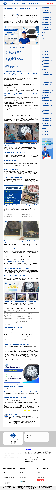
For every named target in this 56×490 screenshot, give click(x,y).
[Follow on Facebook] (11, 443)
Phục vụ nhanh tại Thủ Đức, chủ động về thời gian (14, 51)
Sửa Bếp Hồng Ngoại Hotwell (47, 107)
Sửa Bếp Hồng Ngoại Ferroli (47, 100)
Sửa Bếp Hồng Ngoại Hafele (47, 105)
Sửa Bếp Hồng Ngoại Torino (47, 116)
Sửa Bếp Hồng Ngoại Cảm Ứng (47, 66)
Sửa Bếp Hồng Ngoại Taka (46, 84)
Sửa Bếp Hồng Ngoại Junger (47, 80)
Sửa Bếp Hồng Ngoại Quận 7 (47, 20)
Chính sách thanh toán (41, 477)
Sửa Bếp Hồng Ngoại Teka (46, 125)
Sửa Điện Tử (6, 17)
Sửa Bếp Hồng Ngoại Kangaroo (47, 72)
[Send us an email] (13, 443)
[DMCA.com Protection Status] (22, 481)
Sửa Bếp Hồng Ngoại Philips (47, 76)
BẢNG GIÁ (23, 3)
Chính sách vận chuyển (41, 475)
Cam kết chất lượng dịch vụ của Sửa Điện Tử (12, 66)
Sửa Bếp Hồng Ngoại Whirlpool (47, 90)
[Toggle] (21, 481)
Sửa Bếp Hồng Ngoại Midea (47, 74)
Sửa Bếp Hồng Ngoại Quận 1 (47, 10)
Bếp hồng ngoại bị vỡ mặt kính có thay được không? (14, 71)
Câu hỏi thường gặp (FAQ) (9, 67)
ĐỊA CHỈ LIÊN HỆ (36, 3)
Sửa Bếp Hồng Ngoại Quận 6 (47, 19)
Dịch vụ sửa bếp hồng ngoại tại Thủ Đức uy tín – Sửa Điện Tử (14, 47)
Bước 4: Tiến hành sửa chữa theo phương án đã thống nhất (15, 61)
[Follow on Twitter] (5, 483)
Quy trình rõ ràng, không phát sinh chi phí (12, 52)
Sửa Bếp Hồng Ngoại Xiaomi (47, 92)
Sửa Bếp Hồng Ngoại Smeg (47, 113)
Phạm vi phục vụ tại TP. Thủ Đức (10, 65)
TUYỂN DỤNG (29, 3)
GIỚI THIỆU (14, 3)
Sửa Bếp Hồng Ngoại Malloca (47, 120)
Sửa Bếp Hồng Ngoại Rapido (47, 118)
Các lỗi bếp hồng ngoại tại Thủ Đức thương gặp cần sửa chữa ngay (15, 48)
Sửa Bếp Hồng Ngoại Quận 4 (47, 15)
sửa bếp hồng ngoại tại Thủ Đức (18, 14)
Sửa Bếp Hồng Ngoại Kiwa (46, 115)
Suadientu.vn (8, 480)
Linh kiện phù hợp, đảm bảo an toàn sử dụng (13, 54)
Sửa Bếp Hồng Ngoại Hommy (47, 123)
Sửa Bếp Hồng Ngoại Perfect (47, 108)
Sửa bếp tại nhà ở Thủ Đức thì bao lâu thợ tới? (13, 68)
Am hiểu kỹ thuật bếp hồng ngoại (11, 53)
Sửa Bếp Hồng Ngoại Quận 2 (47, 12)
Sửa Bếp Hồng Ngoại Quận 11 (47, 27)
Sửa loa (21, 472)
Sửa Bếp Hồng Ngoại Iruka (46, 103)
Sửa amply (22, 475)
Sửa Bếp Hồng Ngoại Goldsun (47, 95)
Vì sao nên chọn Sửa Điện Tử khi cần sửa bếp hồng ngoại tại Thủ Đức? (16, 50)
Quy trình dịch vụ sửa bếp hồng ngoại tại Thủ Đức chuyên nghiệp (15, 57)
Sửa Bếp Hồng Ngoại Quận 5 (47, 17)
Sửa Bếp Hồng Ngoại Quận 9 (47, 24)
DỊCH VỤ (18, 3)
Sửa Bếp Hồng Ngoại (45, 7)
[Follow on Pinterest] (7, 483)
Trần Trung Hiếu (14, 416)
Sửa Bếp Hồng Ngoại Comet (47, 88)
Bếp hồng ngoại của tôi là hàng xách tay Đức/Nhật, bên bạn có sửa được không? (19, 70)
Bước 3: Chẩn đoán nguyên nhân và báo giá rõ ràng (14, 60)
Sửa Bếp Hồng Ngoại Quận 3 (47, 14)
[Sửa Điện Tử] (6, 3)
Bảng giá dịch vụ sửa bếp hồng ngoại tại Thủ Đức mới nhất (14, 64)
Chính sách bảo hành (40, 472)
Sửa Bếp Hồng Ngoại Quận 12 (47, 29)
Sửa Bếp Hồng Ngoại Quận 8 (47, 22)
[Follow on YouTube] (15, 443)
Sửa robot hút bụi (23, 477)
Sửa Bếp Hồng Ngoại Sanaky (47, 71)
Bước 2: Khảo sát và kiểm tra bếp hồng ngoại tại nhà (14, 59)
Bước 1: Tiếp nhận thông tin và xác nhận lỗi (13, 58)
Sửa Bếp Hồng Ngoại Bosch (47, 82)
